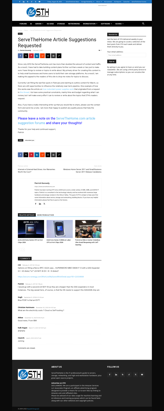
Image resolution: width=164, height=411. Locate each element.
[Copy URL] (59, 55)
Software (105, 24)
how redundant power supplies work (58, 89)
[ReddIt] (42, 55)
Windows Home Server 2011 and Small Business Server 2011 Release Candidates (82, 170)
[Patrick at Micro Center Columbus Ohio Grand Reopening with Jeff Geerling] (88, 229)
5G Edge (50, 24)
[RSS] (27, 1)
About (98, 2)
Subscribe (126, 2)
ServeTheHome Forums (139, 2)
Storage (61, 24)
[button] (143, 24)
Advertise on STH (58, 383)
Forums (23, 24)
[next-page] (23, 249)
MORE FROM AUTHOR (45, 215)
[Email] (48, 55)
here (98, 398)
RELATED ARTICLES (26, 215)
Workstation (89, 24)
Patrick (21, 284)
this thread (24, 92)
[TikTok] (31, 1)
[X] (35, 1)
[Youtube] (39, 1)
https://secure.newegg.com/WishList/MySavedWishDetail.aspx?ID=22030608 (51, 277)
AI (31, 24)
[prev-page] (19, 249)
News (26, 30)
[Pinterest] (31, 55)
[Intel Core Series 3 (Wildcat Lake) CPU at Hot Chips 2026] (60, 229)
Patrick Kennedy (25, 50)
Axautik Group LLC (33, 409)
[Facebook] (19, 1)
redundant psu (29, 140)
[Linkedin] (23, 1)
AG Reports (117, 2)
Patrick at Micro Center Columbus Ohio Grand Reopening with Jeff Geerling (87, 242)
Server (38, 24)
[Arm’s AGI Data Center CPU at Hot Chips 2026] (31, 229)
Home (20, 30)
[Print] (53, 55)
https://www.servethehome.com (45, 186)
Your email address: (115, 52)
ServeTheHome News (72, 2)
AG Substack (108, 2)
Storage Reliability (86, 2)
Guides (118, 24)
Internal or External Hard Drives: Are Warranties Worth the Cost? (36, 170)
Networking (74, 24)
